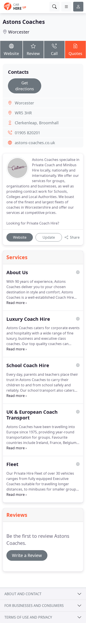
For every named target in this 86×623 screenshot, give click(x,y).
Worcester (18, 32)
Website (11, 53)
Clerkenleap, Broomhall (37, 122)
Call (54, 53)
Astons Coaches (24, 21)
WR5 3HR (23, 112)
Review (33, 53)
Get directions (24, 85)
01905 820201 (27, 132)
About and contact (22, 593)
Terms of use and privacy (28, 617)
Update (49, 237)
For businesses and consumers (34, 605)
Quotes (75, 53)
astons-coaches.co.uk (35, 142)
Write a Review (27, 555)
